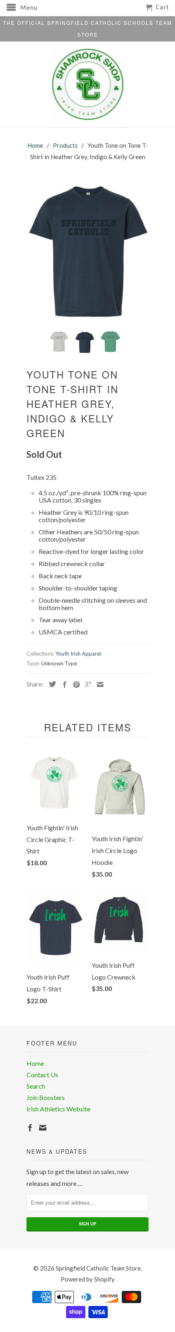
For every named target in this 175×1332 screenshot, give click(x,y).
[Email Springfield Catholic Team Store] (42, 1127)
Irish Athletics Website (58, 1109)
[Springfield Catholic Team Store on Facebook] (30, 1127)
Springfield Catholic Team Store (98, 1268)
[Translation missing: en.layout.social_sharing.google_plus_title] (86, 684)
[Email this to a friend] (98, 684)
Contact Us (42, 1074)
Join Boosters (45, 1097)
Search (35, 1086)
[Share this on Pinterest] (74, 684)
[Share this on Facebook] (62, 684)
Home (35, 1063)
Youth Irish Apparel (78, 653)
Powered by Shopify (88, 1279)
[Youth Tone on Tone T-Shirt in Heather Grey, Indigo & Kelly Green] (87, 251)
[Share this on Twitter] (50, 684)
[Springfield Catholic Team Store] (87, 84)
